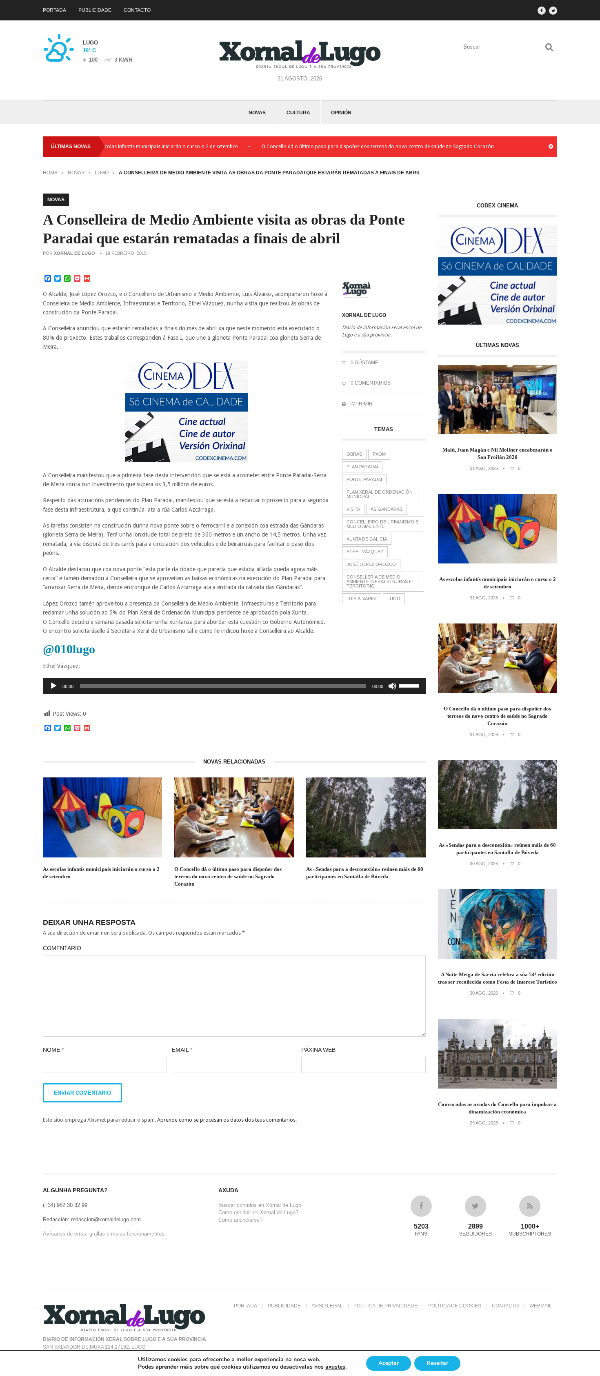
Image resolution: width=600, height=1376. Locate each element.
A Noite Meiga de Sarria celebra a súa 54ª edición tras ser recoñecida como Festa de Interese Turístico (497, 978)
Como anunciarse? (240, 1220)
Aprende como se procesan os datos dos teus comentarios (226, 1120)
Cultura (298, 113)
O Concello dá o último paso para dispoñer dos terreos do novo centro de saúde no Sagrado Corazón (347, 146)
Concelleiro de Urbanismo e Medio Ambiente (382, 524)
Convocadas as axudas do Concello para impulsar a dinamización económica (497, 1108)
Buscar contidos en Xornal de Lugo (259, 1205)
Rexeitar (437, 1363)
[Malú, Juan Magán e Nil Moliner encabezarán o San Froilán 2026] (498, 432)
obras (354, 454)
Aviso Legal (327, 1306)
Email (182, 1050)
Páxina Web (318, 1050)
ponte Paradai (364, 479)
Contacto (137, 10)
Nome (53, 1050)
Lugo (102, 173)
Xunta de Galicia (367, 539)
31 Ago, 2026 (484, 468)
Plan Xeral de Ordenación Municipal (380, 494)
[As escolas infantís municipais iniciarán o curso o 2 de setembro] (498, 562)
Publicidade (94, 10)
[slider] (410, 685)
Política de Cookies (454, 1306)
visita (353, 509)
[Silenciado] (392, 686)
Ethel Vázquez (365, 551)
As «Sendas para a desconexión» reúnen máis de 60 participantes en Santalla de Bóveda (364, 872)
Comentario (62, 948)
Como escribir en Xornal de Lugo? (258, 1212)
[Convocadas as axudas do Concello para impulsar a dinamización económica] (498, 1087)
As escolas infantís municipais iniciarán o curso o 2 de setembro (134, 146)
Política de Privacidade (385, 1306)
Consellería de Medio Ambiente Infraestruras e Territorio (379, 581)
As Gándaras (386, 509)
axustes (335, 1367)
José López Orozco (371, 564)
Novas (257, 113)
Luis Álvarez (362, 598)
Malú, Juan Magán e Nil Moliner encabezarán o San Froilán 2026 (497, 453)
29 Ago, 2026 (484, 1122)
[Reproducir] (53, 686)
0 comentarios (370, 383)
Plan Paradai (362, 466)
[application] (234, 686)
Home (50, 173)
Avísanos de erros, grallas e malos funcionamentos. (104, 1234)
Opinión (341, 113)
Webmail (540, 1306)
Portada (54, 10)
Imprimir (361, 404)
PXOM (379, 454)
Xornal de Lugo (74, 253)
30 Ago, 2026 (484, 863)
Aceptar (388, 1363)
